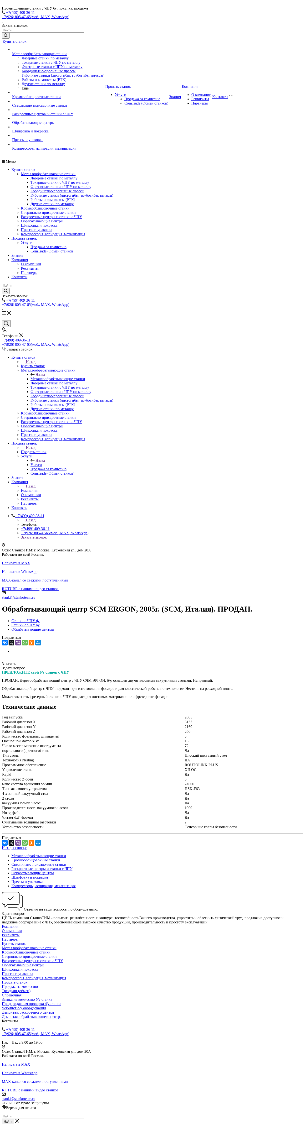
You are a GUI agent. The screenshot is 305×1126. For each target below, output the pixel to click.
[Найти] (6, 36)
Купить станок (14, 41)
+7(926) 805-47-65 (35, 17)
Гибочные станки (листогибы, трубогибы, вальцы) (63, 75)
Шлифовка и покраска (30, 131)
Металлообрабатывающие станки (39, 54)
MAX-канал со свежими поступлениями (35, 580)
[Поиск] (6, 323)
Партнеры (199, 103)
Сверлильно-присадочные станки (39, 105)
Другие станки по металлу (43, 84)
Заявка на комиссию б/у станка (27, 999)
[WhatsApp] (25, 642)
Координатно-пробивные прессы (49, 71)
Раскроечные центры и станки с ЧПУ (42, 114)
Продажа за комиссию (142, 99)
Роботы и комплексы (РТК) (44, 80)
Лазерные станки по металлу (45, 58)
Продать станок (118, 86)
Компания (190, 86)
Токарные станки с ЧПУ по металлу (51, 62)
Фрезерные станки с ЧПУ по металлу (52, 67)
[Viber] (18, 642)
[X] (11, 642)
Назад (31, 362)
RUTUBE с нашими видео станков (30, 589)
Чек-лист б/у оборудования (24, 1008)
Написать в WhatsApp (19, 572)
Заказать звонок (34, 537)
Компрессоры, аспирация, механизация (44, 148)
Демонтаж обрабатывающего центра (31, 1017)
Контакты (220, 97)
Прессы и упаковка (27, 140)
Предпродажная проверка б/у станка (31, 1004)
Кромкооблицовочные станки (36, 97)
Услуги (120, 95)
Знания (175, 97)
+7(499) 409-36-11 (20, 12)
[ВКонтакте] (5, 642)
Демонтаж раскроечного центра (28, 1012)
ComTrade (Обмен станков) (146, 103)
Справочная (11, 995)
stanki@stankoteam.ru (18, 597)
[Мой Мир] (38, 642)
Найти (8, 1121)
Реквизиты (200, 99)
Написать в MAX (16, 563)
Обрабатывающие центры (33, 122)
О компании (201, 95)
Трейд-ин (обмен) (16, 991)
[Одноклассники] (31, 642)
